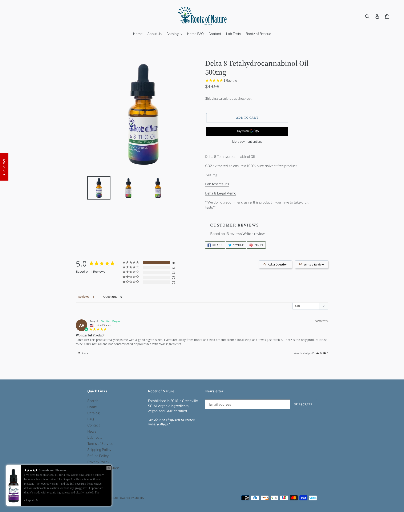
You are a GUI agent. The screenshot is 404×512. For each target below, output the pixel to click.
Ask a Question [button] (277, 264)
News (91, 431)
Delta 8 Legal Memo (220, 193)
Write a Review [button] (314, 264)
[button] (318, 353)
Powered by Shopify (131, 497)
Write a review (253, 234)
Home (92, 407)
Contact (93, 425)
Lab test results (217, 184)
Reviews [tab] (83, 297)
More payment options (247, 141)
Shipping (211, 99)
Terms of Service (100, 444)
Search (92, 401)
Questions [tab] (110, 297)
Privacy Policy (98, 462)
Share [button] (84, 353)
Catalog (93, 413)
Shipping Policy (99, 450)
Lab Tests (94, 438)
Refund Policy (98, 456)
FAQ (90, 419)
